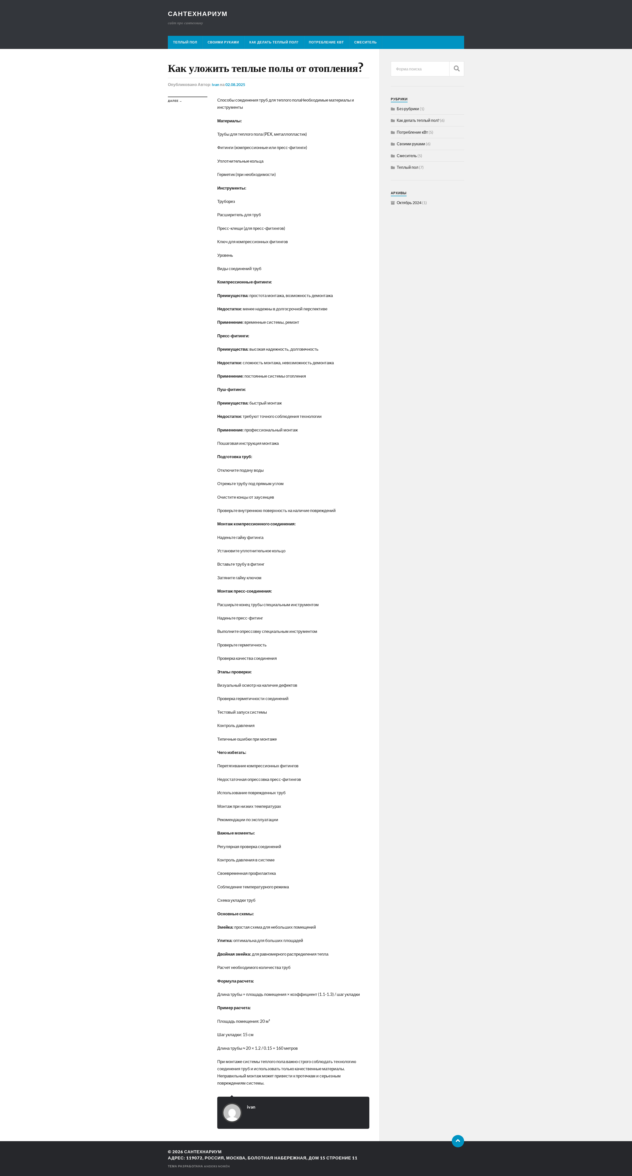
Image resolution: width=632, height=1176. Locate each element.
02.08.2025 (235, 84)
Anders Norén (217, 1166)
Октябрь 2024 (409, 202)
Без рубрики (408, 108)
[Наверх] (458, 1141)
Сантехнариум (198, 13)
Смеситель (365, 42)
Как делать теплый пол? (273, 42)
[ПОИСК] (456, 68)
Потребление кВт (326, 42)
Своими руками (223, 42)
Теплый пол (185, 42)
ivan (215, 84)
